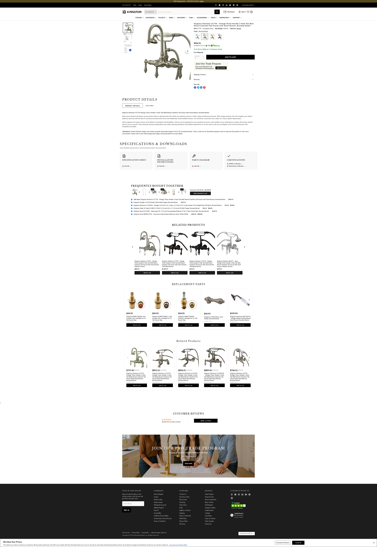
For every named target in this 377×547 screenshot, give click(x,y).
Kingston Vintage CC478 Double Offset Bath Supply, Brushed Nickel (156, 202)
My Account (183, 499)
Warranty (182, 524)
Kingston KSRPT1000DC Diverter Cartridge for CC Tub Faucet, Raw (187, 318)
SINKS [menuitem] (171, 18)
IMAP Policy (183, 518)
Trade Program (147, 5)
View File (127, 166)
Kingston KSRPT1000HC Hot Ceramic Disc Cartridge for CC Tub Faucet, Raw (136, 318)
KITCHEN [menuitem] (138, 18)
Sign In (243, 12)
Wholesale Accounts (160, 505)
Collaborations (209, 510)
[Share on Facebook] (195, 87)
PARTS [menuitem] (213, 18)
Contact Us (182, 494)
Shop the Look (209, 497)
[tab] (132, 106)
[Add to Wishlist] (187, 24)
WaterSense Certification (237, 166)
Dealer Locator (158, 502)
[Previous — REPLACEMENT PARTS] (128, 300)
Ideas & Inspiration (210, 499)
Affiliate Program (159, 508)
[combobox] (185, 12)
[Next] (187, 51)
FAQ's (181, 508)
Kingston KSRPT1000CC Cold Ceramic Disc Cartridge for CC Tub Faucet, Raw (162, 318)
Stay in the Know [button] (131, 491)
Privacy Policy (183, 521)
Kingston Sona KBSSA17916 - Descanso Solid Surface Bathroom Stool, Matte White (161, 214)
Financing (182, 502)
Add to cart (147, 273)
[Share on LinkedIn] (201, 87)
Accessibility (157, 513)
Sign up (126, 510)
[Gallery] (156, 51)
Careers (156, 497)
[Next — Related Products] (249, 357)
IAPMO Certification (236, 164)
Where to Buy (158, 499)
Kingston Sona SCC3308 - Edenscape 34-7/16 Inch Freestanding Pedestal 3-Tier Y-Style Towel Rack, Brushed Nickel (171, 211)
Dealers (140, 5)
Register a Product (184, 510)
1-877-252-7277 (126, 5)
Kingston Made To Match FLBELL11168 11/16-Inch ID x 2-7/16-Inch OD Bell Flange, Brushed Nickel (167, 208)
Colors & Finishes (210, 518)
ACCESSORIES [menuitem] (202, 18)
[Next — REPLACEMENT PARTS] (249, 300)
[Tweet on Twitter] (198, 87)
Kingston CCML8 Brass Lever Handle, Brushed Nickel (213, 317)
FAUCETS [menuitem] (161, 18)
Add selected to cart (200, 193)
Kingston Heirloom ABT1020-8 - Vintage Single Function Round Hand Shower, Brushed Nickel (240, 318)
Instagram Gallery (210, 508)
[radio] (197, 36)
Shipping (182, 513)
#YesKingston (209, 505)
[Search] (217, 12)
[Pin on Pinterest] (204, 87)
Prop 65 (156, 510)
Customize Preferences (282, 542)
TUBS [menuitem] (191, 18)
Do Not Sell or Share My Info (163, 518)
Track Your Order (184, 497)
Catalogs (207, 513)
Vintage (239, 28)
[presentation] (132, 247)
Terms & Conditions (160, 521)
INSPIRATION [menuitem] (224, 18)
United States (247, 5)
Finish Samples (209, 521)
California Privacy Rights (161, 516)
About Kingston (158, 494)
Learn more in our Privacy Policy (178, 545)
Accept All (298, 542)
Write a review (206, 421)
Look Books (208, 516)
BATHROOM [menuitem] (150, 18)
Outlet (134, 5)
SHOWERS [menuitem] (181, 18)
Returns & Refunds (185, 516)
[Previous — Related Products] (128, 357)
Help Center (183, 505)
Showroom (208, 524)
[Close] (374, 543)
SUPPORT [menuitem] (236, 18)
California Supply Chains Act (159, 532)
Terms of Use (126, 532)
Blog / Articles (209, 502)
